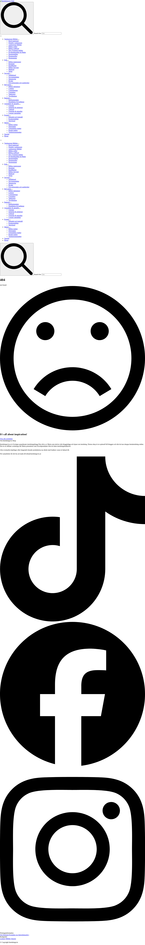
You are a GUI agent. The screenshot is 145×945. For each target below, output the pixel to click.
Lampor (3, 939)
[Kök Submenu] (8, 60)
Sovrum (7, 73)
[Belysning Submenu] (12, 85)
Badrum (7, 98)
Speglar (6, 134)
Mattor (6, 123)
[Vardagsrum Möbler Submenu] (18, 39)
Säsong (13, 939)
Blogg (6, 136)
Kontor (6, 115)
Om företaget (4, 935)
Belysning (7, 85)
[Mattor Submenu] (9, 123)
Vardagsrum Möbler (11, 39)
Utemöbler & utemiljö (11, 104)
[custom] (72, 621)
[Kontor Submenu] (10, 115)
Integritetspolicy (23, 935)
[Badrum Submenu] (10, 98)
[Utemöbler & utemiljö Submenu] (20, 104)
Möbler (8, 939)
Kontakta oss (13, 935)
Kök (5, 60)
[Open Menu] (1, 140)
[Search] (17, 18)
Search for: (37, 33)
